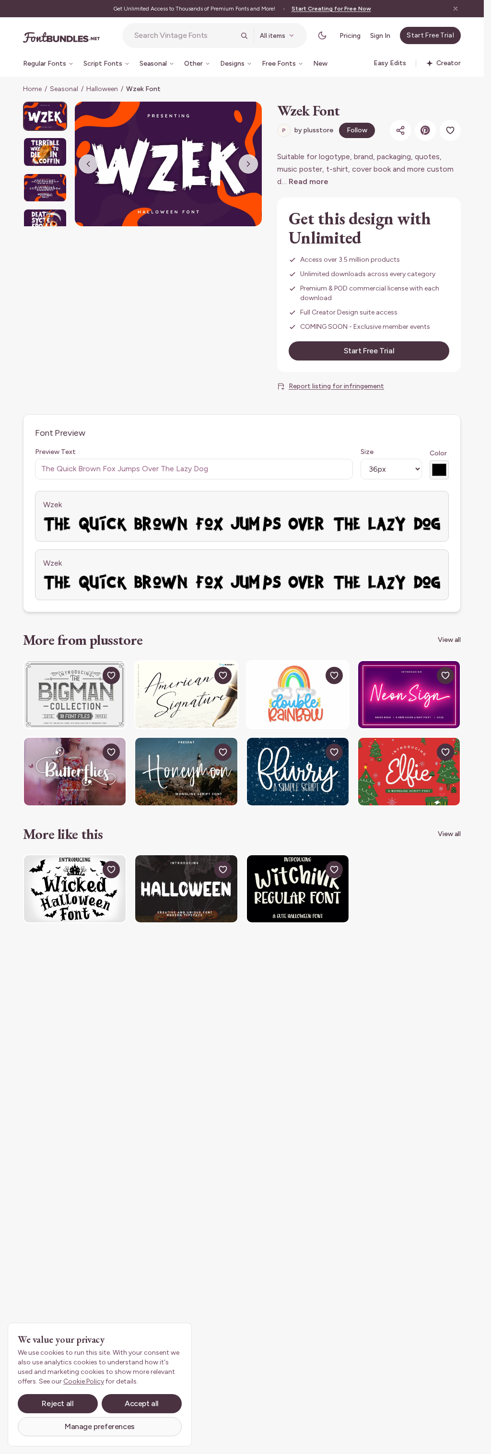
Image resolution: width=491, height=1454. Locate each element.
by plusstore (307, 130)
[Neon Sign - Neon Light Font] (409, 694)
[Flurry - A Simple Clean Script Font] (298, 771)
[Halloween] (186, 888)
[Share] (400, 130)
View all (449, 640)
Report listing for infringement (336, 386)
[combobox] (184, 35)
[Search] (244, 35)
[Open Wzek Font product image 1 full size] (168, 164)
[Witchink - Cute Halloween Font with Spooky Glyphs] (298, 888)
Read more (308, 181)
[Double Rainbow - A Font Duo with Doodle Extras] (298, 694)
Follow (357, 130)
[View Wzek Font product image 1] (45, 116)
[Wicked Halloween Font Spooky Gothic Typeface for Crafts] (75, 888)
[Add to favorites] (450, 130)
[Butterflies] (75, 771)
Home (32, 89)
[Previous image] (88, 164)
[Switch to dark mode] (322, 35)
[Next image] (248, 164)
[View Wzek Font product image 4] (45, 223)
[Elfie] (409, 771)
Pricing (350, 36)
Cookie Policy (83, 1381)
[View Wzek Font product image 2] (45, 151)
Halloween (102, 89)
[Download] (89, 675)
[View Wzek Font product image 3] (45, 187)
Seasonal (64, 89)
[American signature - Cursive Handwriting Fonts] (186, 694)
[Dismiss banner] (455, 8)
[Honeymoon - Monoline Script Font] (186, 771)
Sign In (380, 36)
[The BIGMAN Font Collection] (75, 694)
